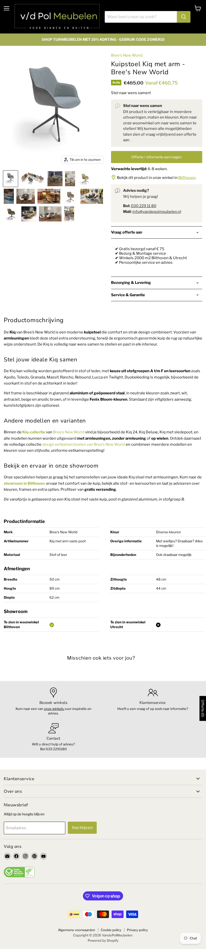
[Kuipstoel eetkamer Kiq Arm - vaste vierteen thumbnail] (32, 179)
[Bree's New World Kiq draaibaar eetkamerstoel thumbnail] (70, 196)
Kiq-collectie (33, 432)
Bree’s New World (68, 432)
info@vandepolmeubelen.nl (156, 211)
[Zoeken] (183, 17)
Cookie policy (111, 930)
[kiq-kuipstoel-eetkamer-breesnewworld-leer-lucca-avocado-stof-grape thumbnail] (85, 179)
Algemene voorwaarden (76, 930)
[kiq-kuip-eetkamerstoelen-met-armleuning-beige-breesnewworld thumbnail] (55, 179)
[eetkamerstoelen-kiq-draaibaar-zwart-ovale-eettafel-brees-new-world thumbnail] (29, 214)
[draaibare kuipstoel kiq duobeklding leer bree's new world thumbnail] (69, 214)
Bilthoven (186, 177)
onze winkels (54, 709)
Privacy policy (137, 930)
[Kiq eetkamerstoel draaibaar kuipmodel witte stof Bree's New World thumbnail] (70, 179)
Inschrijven (82, 827)
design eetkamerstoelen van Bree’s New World (83, 444)
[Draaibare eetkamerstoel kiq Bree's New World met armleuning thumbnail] (10, 179)
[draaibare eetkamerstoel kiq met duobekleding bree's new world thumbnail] (49, 196)
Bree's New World (127, 55)
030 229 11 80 (143, 206)
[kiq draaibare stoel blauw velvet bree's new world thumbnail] (8, 196)
